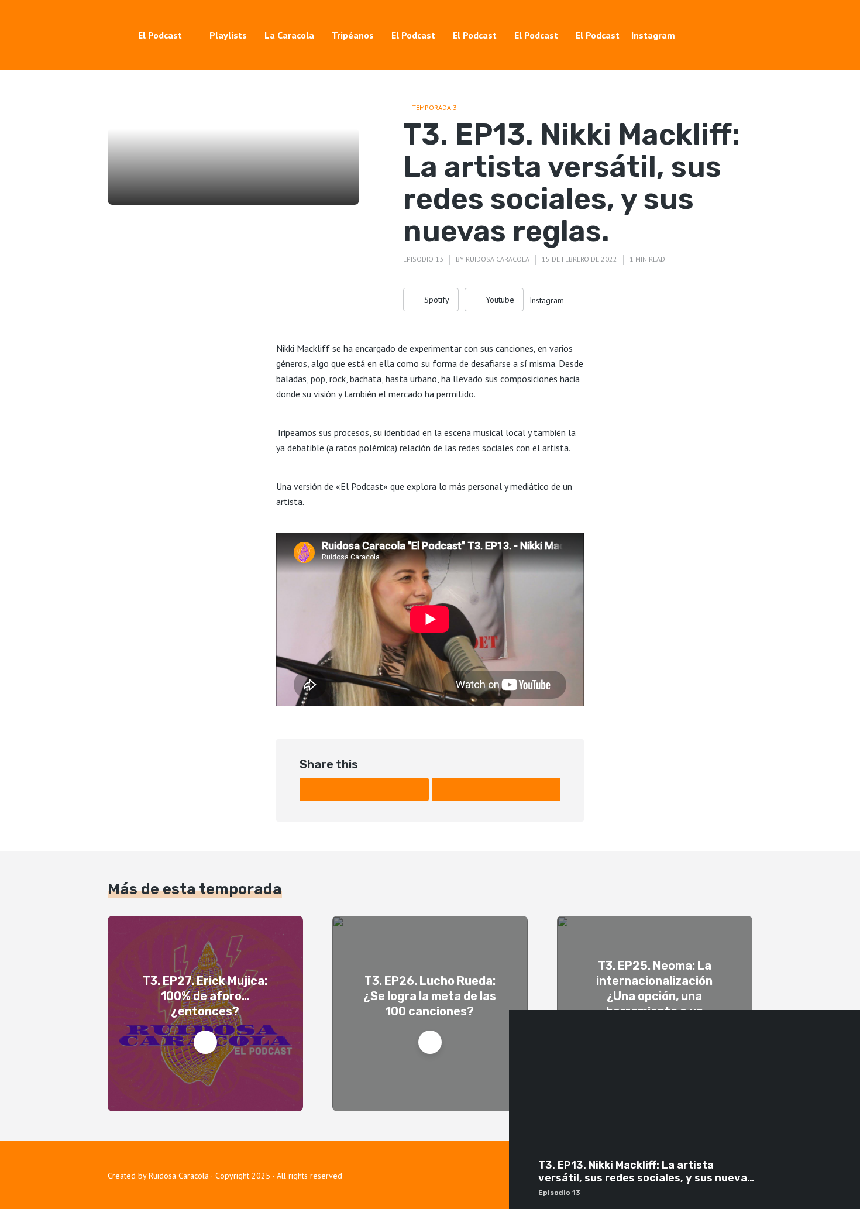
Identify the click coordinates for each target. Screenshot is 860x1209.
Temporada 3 (434, 107)
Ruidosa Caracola (497, 259)
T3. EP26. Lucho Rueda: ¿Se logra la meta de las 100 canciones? (429, 996)
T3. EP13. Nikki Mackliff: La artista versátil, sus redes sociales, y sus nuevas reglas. (645, 1171)
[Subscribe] (842, 1178)
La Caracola (289, 35)
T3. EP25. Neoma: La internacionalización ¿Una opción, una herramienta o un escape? (654, 996)
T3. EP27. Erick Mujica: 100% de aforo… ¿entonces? (205, 996)
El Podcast (160, 35)
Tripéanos (353, 35)
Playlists (228, 35)
